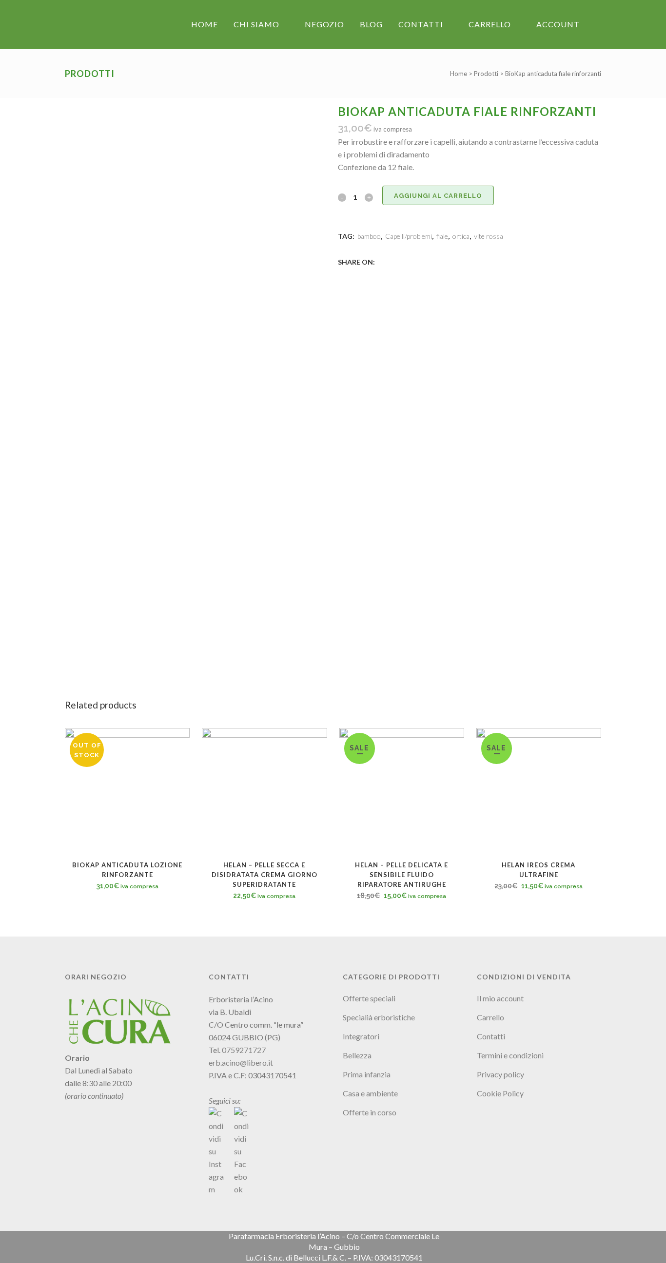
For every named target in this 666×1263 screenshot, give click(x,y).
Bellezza (357, 1055)
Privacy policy (500, 1074)
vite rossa (488, 236)
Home (458, 73)
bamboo (369, 236)
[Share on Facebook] (382, 261)
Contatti (491, 1036)
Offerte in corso (369, 1112)
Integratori (361, 1036)
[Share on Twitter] (392, 261)
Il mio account (500, 998)
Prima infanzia (367, 1074)
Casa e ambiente (370, 1093)
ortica (461, 236)
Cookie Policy (500, 1093)
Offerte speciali (369, 998)
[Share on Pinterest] (414, 261)
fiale (442, 236)
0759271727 (244, 1049)
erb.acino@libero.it (241, 1062)
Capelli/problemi (408, 236)
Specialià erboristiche (379, 1017)
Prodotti (486, 73)
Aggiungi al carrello (438, 195)
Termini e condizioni (510, 1055)
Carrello (490, 1017)
